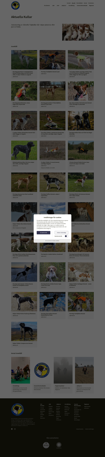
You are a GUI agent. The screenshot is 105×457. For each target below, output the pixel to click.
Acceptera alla (43, 232)
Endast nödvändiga (61, 232)
